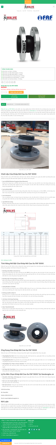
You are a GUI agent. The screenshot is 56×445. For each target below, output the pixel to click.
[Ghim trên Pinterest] (12, 82)
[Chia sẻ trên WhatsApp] (2, 82)
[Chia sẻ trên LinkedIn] (14, 82)
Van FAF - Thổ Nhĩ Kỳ (27, 10)
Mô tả (3, 104)
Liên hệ (30, 424)
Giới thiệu (31, 422)
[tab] (3, 104)
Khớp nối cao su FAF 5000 (7, 109)
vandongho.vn (33, 110)
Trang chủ (19, 10)
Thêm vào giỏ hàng (16, 92)
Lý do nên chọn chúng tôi (21, 104)
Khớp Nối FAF (36, 10)
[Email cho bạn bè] (10, 82)
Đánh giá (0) (10, 104)
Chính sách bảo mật (33, 426)
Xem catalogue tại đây (6, 260)
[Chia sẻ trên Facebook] (5, 82)
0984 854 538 (6, 443)
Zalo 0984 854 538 (5, 440)
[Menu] (2, 7)
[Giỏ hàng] (54, 7)
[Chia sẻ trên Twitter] (7, 82)
